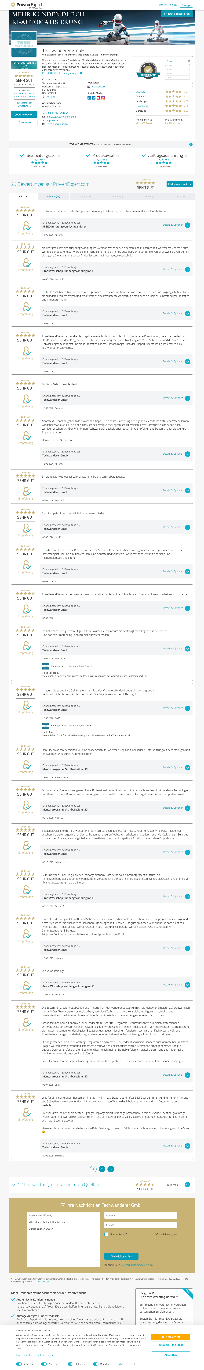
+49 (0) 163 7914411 (58, 113)
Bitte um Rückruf (118, 1234)
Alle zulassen (171, 1337)
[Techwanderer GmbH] (23, 44)
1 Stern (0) (180, 196)
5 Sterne (168, 61)
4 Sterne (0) (85, 196)
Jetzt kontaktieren (178, 13)
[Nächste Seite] (110, 1169)
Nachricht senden (121, 1256)
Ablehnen (170, 1355)
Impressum (22, 1355)
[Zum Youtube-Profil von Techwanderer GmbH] (99, 99)
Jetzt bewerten (24, 114)
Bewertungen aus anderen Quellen (24, 95)
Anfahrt (51, 96)
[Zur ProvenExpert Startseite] (26, 6)
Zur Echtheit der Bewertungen (24, 104)
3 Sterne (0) (117, 196)
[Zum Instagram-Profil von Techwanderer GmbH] (103, 99)
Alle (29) (23, 196)
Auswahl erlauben (170, 1345)
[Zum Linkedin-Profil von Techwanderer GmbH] (89, 99)
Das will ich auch (168, 5)
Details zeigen (124, 1364)
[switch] (44, 1364)
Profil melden (43, 1281)
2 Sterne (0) (149, 196)
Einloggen (186, 5)
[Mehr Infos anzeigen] (148, 70)
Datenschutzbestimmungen (43, 1355)
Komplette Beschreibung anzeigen (60, 73)
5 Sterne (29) (53, 196)
